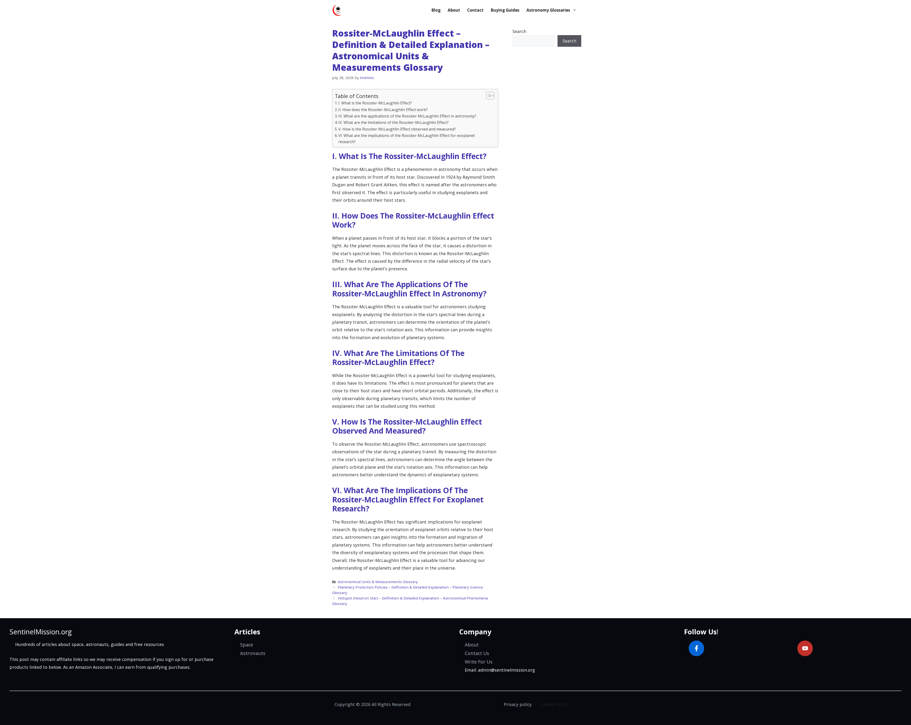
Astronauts (252, 653)
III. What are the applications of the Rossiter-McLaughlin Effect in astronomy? (407, 116)
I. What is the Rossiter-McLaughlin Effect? (375, 103)
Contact (475, 10)
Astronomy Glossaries (548, 10)
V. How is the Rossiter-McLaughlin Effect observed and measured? (397, 129)
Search (519, 31)
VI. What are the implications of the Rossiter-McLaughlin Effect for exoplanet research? (406, 138)
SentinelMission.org (40, 631)
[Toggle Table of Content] (488, 96)
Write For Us (479, 662)
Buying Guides (505, 10)
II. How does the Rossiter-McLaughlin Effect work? (383, 109)
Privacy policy (518, 704)
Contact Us (477, 653)
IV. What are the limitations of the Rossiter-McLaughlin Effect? (393, 122)
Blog (436, 10)
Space (246, 644)
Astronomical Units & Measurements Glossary (378, 581)
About (454, 10)
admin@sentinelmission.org (506, 670)
